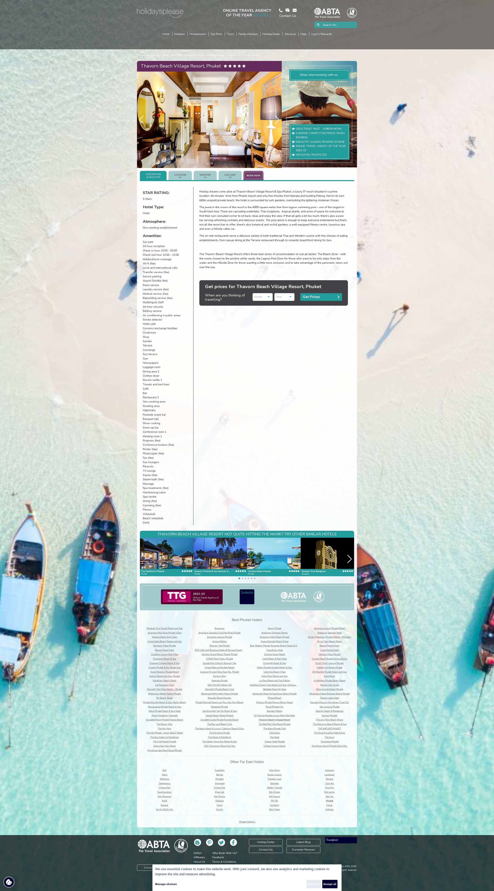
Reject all (314, 884)
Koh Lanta (329, 792)
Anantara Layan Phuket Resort (329, 628)
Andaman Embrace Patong (274, 632)
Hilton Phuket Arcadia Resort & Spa (274, 667)
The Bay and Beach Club (219, 724)
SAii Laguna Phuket (329, 706)
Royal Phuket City (274, 706)
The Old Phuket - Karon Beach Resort (164, 733)
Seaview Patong (274, 711)
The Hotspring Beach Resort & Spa (329, 724)
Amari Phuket (274, 628)
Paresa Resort (274, 698)
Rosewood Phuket (219, 706)
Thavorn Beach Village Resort (243, 55)
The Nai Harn (164, 728)
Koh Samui (274, 796)
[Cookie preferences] (8, 882)
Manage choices (166, 884)
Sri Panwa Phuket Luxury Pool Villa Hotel (274, 715)
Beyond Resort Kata (164, 650)
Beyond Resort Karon (330, 645)
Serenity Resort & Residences (329, 711)
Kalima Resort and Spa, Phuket (164, 676)
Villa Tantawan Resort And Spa (219, 746)
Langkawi (329, 774)
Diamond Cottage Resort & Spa (165, 663)
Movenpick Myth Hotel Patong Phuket (219, 693)
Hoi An (219, 809)
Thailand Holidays (194, 55)
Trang (219, 805)
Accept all (329, 884)
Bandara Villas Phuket (164, 645)
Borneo (219, 774)
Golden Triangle (274, 787)
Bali (164, 770)
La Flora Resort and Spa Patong (274, 680)
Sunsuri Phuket (329, 715)
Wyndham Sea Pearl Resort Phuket (164, 750)
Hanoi (329, 805)
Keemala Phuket (220, 680)
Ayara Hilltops (219, 641)
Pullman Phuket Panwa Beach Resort (274, 702)
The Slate (274, 737)
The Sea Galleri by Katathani (164, 737)
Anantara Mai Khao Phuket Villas (164, 632)
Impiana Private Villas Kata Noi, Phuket (219, 672)
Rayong (164, 805)
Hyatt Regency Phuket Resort (164, 672)
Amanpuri (219, 628)
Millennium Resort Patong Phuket (164, 693)
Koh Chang (274, 792)
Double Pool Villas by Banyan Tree (219, 663)
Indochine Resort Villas (275, 672)
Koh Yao (329, 796)
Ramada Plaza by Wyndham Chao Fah (329, 702)
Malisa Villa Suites (329, 685)
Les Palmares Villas (164, 685)
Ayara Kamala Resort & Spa (274, 641)
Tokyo (164, 774)
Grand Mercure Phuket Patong (219, 667)
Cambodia (219, 770)
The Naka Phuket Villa (274, 728)
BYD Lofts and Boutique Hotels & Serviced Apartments (221, 650)
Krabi (164, 800)
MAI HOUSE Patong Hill (220, 685)
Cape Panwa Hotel (329, 650)
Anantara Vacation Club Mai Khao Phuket (219, 632)
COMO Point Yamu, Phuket (219, 658)
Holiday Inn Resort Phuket (329, 667)
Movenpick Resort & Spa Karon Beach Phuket (275, 693)
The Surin (329, 737)
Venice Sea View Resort (164, 746)
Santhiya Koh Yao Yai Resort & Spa (219, 711)
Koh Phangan (164, 796)
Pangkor (220, 779)
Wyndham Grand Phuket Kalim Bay (329, 746)
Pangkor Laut (274, 779)
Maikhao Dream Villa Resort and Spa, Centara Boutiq (276, 685)
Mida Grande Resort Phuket (329, 689)
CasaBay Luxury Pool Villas (164, 654)
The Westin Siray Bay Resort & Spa (219, 741)
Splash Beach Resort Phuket (219, 715)
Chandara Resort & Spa (164, 658)
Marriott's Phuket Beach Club (219, 689)
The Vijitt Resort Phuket (164, 741)
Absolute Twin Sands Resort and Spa (165, 628)
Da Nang (274, 805)
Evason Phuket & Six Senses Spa (165, 667)
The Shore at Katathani (219, 737)
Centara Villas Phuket (329, 654)
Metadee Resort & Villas (274, 689)
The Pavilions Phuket (219, 733)
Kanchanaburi (164, 792)
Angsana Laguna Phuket (219, 637)
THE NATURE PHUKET (329, 728)
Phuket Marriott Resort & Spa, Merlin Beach (164, 702)
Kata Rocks (329, 676)
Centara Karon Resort (274, 654)
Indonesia (329, 770)
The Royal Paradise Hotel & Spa (329, 733)
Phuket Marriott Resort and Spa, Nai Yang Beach (220, 702)
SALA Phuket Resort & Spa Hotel (164, 711)
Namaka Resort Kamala (219, 698)
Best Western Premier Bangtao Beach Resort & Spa (274, 645)
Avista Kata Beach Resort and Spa (165, 641)
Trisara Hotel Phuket (275, 741)
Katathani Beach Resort (164, 680)
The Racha (274, 733)
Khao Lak (219, 792)
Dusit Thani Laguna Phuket (329, 663)
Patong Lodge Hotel (329, 698)
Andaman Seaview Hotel (329, 632)
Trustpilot (247, 592)
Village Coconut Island (274, 746)
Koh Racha (219, 796)
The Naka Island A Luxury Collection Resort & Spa (219, 728)
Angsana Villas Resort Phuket (274, 637)
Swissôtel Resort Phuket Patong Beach (164, 719)
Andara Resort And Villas (164, 637)
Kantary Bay (219, 676)
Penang (329, 779)
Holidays (176, 55)
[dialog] (247, 877)
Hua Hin (329, 787)
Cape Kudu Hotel (274, 650)
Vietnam (329, 809)
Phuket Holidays (215, 55)
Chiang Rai (219, 787)
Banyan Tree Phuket (220, 645)
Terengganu (164, 783)
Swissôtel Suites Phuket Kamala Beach (219, 719)
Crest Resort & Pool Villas (274, 658)
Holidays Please (160, 55)
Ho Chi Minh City (164, 809)
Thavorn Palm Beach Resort (329, 719)
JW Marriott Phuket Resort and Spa (329, 672)
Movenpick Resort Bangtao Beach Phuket (330, 693)
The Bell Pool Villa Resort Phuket (274, 724)
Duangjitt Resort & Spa (274, 663)
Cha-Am (329, 783)
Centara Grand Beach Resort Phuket (220, 654)
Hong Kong (274, 770)
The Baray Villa (164, 724)
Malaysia (164, 779)
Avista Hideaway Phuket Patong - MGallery (329, 637)
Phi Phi (274, 800)
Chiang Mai (164, 787)
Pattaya (220, 800)
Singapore (219, 783)
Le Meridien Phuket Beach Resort (329, 680)
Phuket (329, 800)
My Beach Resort (164, 698)
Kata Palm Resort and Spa (275, 676)
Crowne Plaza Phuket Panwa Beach (329, 658)
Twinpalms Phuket (330, 741)
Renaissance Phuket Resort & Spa (164, 706)
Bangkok (274, 783)
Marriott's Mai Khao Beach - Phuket (164, 689)
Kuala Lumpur (274, 774)
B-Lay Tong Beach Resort (329, 641)
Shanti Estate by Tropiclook (164, 715)
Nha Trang (274, 809)
